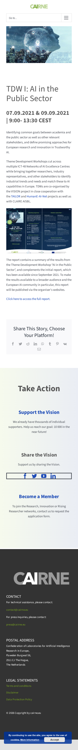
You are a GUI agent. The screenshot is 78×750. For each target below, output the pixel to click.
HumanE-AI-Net (37, 196)
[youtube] (43, 476)
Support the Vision (39, 412)
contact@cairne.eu (17, 610)
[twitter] (34, 476)
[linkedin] (53, 476)
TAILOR (15, 196)
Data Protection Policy (19, 699)
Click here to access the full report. (28, 299)
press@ (10, 624)
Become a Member (39, 496)
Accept (54, 739)
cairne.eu (20, 624)
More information (29, 739)
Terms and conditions (18, 686)
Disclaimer (12, 692)
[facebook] (25, 476)
